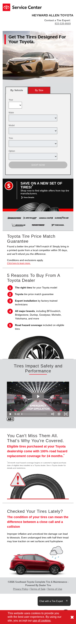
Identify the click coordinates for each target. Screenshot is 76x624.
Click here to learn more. (19, 263)
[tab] (16, 90)
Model (12, 125)
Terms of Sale (38, 589)
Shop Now (38, 165)
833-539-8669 (63, 23)
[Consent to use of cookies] (72, 617)
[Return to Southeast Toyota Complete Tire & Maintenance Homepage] (22, 7)
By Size (39, 90)
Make (11, 112)
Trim (11, 138)
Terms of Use (54, 589)
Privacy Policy (20, 589)
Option (12, 151)
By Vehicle (16, 90)
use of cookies (42, 620)
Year (11, 100)
